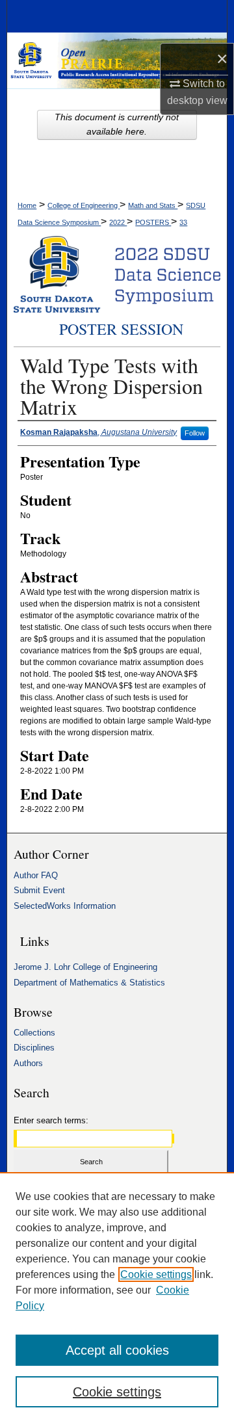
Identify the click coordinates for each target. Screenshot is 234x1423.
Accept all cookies (117, 1350)
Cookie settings (156, 1274)
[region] (117, 1297)
